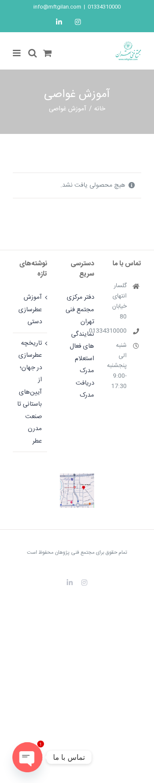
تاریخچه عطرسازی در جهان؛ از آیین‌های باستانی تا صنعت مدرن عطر (29, 392)
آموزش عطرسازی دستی (30, 309)
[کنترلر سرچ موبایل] (32, 53)
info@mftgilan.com (57, 7)
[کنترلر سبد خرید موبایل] (47, 53)
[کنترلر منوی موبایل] (17, 53)
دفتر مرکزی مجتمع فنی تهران (79, 309)
